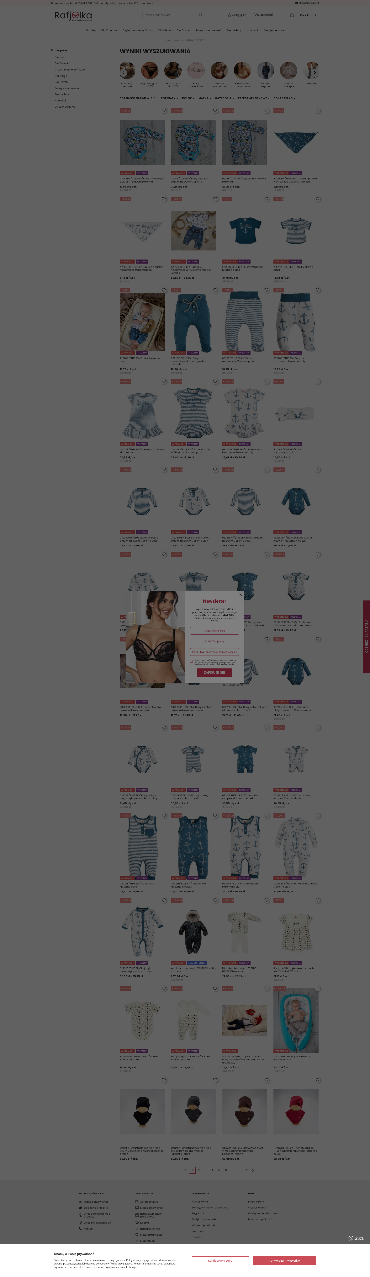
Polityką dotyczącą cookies (141, 1260)
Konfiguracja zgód (220, 1261)
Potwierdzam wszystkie (284, 1261)
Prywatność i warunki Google (120, 1267)
